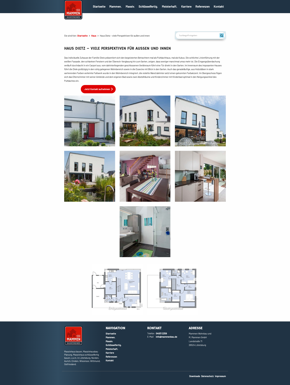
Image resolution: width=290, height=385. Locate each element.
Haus (93, 35)
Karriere (186, 6)
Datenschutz (207, 376)
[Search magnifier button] (222, 35)
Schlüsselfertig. (148, 6)
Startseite (99, 6)
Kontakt (219, 6)
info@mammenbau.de (166, 336)
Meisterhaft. (169, 6)
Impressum (220, 376)
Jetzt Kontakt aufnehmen (97, 89)
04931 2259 (161, 333)
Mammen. (115, 6)
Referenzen (202, 6)
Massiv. (130, 6)
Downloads (194, 376)
